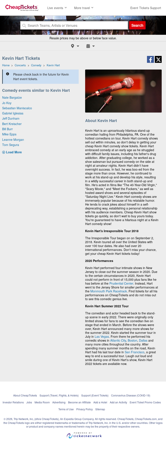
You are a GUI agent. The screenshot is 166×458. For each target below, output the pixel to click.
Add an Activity (118, 402)
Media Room (42, 402)
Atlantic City (118, 340)
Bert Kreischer (12, 124)
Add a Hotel (100, 402)
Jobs (29, 402)
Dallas (143, 340)
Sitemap (100, 409)
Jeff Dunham (10, 118)
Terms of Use (66, 409)
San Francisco (134, 352)
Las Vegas (102, 336)
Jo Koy (6, 103)
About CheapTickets (25, 395)
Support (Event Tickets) (95, 395)
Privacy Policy (84, 409)
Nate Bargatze (12, 97)
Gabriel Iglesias (12, 113)
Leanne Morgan (13, 139)
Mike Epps (9, 134)
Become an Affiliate (79, 402)
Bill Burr (7, 129)
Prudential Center (121, 283)
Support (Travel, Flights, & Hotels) (59, 395)
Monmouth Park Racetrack (108, 291)
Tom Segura (10, 145)
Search (137, 25)
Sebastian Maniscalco (17, 108)
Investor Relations (13, 402)
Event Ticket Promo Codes (145, 402)
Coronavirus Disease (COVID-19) (130, 395)
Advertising (58, 402)
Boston (132, 340)
